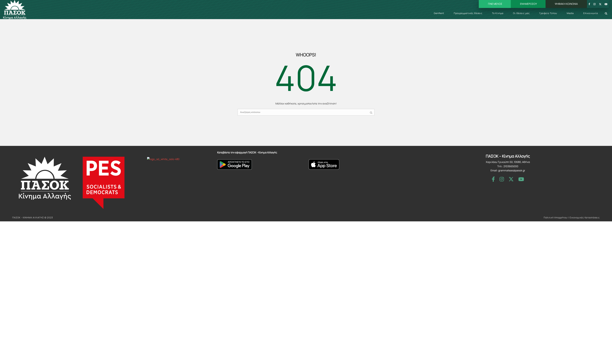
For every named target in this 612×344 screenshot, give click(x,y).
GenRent (439, 13)
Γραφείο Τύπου (548, 13)
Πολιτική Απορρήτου (555, 217)
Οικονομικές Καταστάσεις (584, 217)
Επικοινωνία (590, 13)
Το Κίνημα (497, 13)
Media (570, 13)
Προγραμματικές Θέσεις (468, 13)
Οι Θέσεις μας (521, 13)
